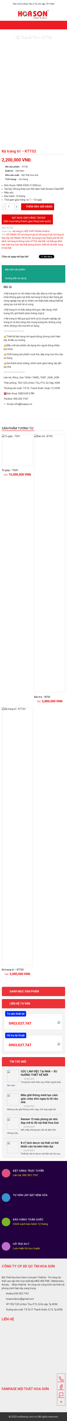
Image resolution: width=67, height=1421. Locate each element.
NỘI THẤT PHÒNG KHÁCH (37, 231)
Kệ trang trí (18, 231)
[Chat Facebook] (61, 1386)
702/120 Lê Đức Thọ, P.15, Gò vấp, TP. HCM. (34, 4)
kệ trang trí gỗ (45, 234)
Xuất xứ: (9, 171)
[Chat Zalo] (61, 1393)
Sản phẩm (28, 44)
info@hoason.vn (23, 404)
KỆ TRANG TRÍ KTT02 (20, 238)
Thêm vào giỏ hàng (39, 206)
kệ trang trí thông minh (19, 241)
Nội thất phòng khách (30, 244)
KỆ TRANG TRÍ (13, 234)
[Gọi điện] (61, 1378)
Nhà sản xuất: (12, 175)
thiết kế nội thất (49, 244)
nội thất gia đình (54, 241)
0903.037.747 (19, 1023)
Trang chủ (13, 44)
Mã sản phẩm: (12, 166)
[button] (63, 24)
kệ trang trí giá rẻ (29, 234)
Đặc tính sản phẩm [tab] (15, 269)
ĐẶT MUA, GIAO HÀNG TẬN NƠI (27, 219)
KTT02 (34, 241)
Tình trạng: (11, 179)
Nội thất (42, 241)
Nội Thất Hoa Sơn (10, 244)
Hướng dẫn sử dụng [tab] (15, 278)
